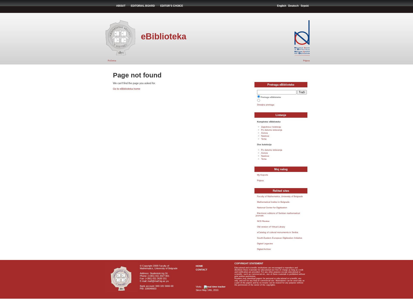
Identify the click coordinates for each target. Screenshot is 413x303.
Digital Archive (264, 249)
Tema (264, 139)
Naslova (265, 136)
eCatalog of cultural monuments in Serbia (277, 232)
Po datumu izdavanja (271, 130)
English (281, 5)
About (120, 5)
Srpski (305, 5)
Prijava (306, 60)
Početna (112, 60)
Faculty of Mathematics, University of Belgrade (280, 196)
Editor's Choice (171, 5)
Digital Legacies (265, 243)
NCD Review (263, 221)
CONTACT (201, 269)
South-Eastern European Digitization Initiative (279, 238)
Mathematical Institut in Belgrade (273, 202)
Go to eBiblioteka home (126, 88)
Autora (264, 133)
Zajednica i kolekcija (271, 127)
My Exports (262, 175)
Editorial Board (143, 5)
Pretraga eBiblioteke (271, 97)
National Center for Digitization (272, 207)
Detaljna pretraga (265, 105)
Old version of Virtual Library (271, 227)
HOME (199, 266)
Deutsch (293, 5)
